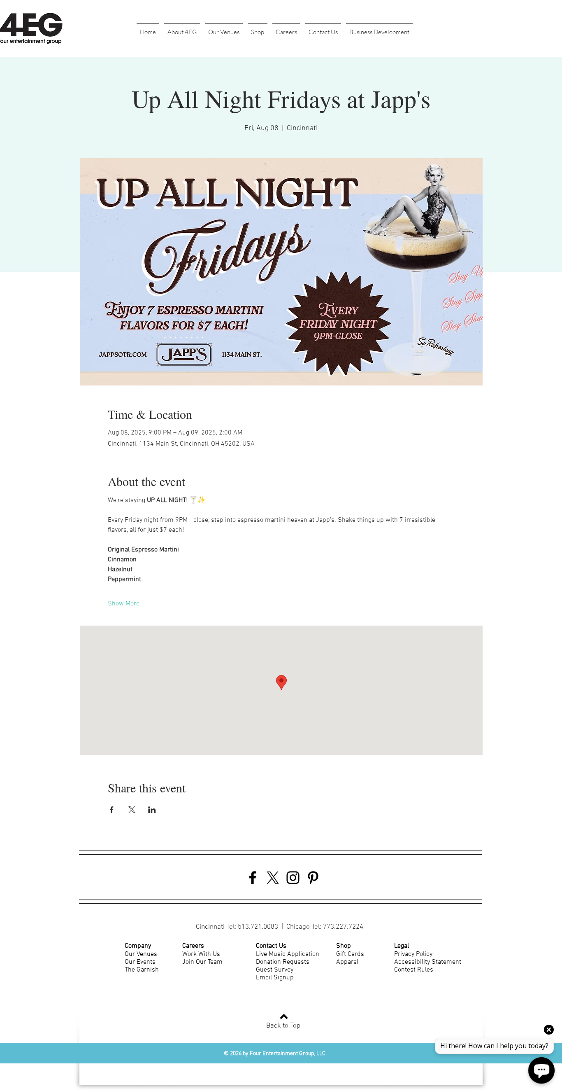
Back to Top (283, 1026)
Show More (123, 604)
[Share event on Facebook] (112, 809)
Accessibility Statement (427, 962)
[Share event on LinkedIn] (152, 809)
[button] (182, 28)
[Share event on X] (132, 809)
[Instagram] (293, 877)
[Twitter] (272, 877)
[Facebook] (252, 877)
